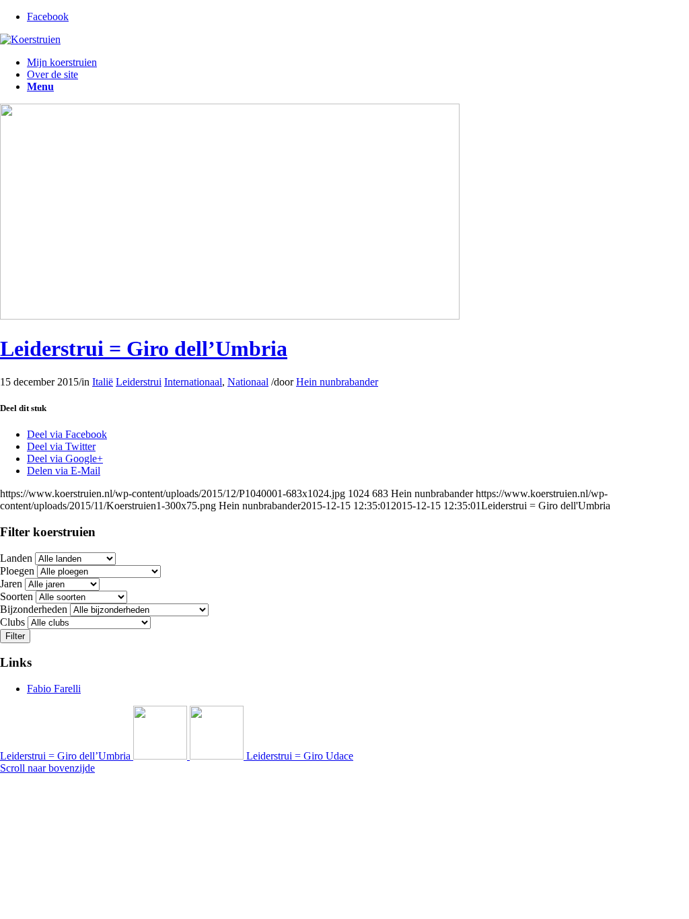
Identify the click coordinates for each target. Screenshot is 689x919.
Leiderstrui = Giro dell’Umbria (143, 348)
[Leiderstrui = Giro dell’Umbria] (230, 316)
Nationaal (247, 382)
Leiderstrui (138, 382)
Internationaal (193, 382)
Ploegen (17, 571)
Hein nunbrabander (337, 382)
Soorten (16, 596)
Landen (16, 558)
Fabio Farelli (54, 688)
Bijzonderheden (33, 609)
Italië (102, 382)
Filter (15, 636)
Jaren (11, 583)
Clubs (12, 622)
